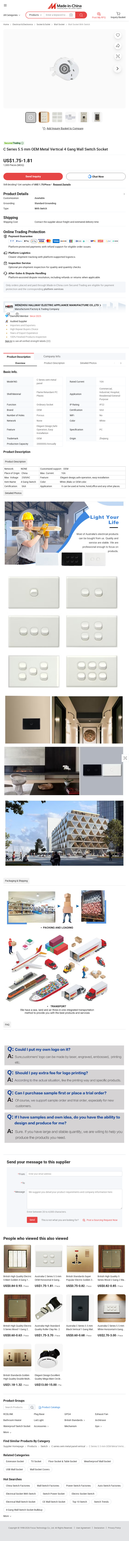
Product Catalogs (50, 1407)
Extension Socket (15, 1461)
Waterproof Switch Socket (16, 1426)
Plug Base (39, 1414)
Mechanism (70, 1426)
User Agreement (83, 1527)
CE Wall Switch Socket (53, 1501)
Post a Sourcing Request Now (100, 1220)
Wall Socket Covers (40, 1469)
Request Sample (62, 184)
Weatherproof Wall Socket (97, 1461)
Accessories (40, 1426)
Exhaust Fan (101, 1414)
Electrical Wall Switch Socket (20, 1501)
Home (6, 24)
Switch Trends (101, 1501)
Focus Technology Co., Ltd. (42, 1527)
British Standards (73, 1420)
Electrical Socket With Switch (21, 1493)
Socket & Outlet (43, 24)
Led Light (39, 1420)
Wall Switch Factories (48, 1485)
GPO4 (67, 1414)
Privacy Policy (114, 1527)
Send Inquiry (33, 176)
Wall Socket (59, 24)
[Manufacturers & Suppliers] (64, 6)
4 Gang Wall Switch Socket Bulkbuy (24, 1509)
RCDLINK (8, 1414)
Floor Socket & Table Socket (62, 1461)
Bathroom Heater (12, 1420)
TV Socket (36, 1461)
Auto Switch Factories (109, 1485)
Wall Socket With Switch (79, 24)
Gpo (97, 1426)
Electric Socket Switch (83, 1493)
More (6, 1516)
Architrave (100, 1420)
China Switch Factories (18, 1485)
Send (32, 1219)
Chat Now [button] (98, 176)
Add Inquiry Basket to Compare (65, 128)
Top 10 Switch (79, 1501)
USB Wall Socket (14, 1469)
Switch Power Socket (54, 1493)
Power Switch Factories (78, 1485)
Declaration (99, 1527)
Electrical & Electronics (23, 24)
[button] (114, 363)
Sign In (8, 341)
